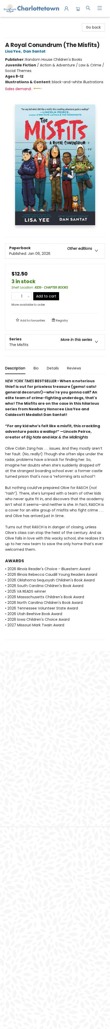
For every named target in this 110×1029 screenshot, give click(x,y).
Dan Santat (34, 51)
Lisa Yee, (14, 51)
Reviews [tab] (74, 368)
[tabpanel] (55, 509)
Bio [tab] (36, 368)
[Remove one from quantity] (15, 296)
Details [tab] (53, 368)
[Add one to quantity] (28, 296)
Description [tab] (15, 368)
